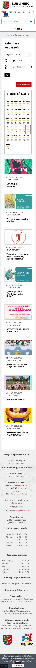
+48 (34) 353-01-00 (18, 488)
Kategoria (8, 55)
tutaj (10, 660)
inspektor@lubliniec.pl (20, 511)
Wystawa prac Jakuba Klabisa (17, 220)
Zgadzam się (18, 666)
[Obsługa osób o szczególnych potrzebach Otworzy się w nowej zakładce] (33, 12)
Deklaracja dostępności (16, 520)
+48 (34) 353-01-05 (18, 494)
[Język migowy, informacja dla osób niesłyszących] (29, 12)
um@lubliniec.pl (20, 485)
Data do (6, 67)
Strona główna (7, 35)
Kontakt (17, 12)
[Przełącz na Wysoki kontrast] (24, 12)
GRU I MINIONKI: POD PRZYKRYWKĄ (17, 433)
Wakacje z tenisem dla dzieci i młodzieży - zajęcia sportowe (17, 256)
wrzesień (28, 94)
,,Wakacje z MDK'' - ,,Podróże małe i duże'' (16, 294)
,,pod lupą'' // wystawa (13, 184)
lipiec (7, 94)
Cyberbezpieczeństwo (16, 523)
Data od (6, 61)
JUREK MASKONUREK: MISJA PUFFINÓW (17, 365)
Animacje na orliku (15, 399)
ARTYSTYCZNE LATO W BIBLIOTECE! (17, 330)
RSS (10, 12)
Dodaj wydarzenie (23, 84)
